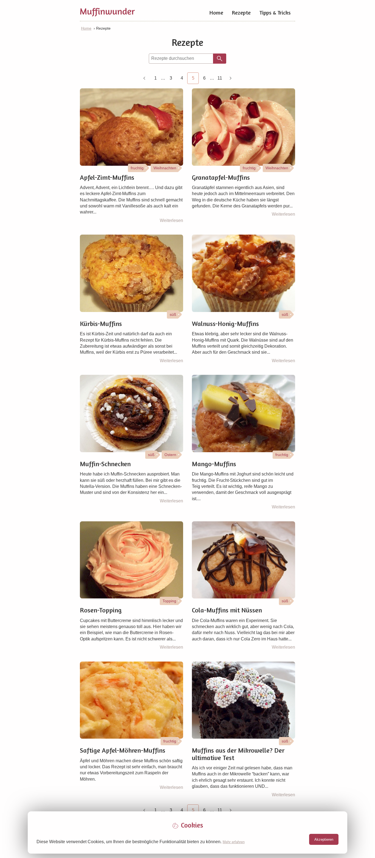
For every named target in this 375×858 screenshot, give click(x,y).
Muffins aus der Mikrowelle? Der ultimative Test (238, 754)
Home (216, 12)
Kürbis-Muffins (101, 323)
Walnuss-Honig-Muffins (225, 323)
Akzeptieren (323, 839)
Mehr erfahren (234, 842)
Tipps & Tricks (275, 12)
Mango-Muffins (214, 464)
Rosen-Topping (101, 610)
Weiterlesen (171, 220)
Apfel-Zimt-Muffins (107, 177)
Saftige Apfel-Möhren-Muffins (122, 750)
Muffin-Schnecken (105, 464)
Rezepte (241, 12)
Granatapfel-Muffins (221, 177)
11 (219, 78)
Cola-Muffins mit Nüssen (227, 610)
